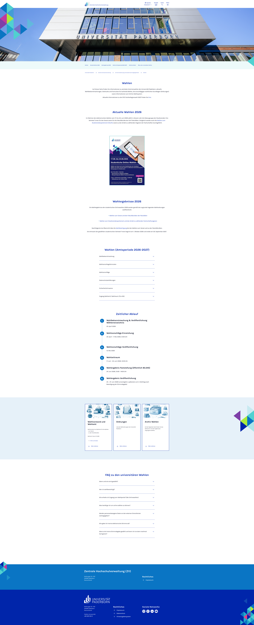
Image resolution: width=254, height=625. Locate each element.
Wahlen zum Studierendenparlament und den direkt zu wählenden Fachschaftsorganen (128, 221)
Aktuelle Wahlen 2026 (95, 65)
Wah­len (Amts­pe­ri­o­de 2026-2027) (120, 65)
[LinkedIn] (152, 611)
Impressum (149, 580)
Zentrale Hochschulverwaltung (99, 5)
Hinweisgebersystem (124, 616)
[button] (148, 4)
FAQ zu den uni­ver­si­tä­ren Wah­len (145, 65)
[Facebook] (148, 611)
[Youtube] (156, 611)
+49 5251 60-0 (88, 616)
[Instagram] (143, 611)
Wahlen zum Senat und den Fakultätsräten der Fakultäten (128, 215)
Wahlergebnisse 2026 (106, 65)
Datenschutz (121, 613)
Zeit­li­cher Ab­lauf (132, 65)
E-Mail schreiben (94, 440)
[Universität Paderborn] (127, 599)
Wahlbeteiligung (121, 228)
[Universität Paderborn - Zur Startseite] (86, 4)
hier (149, 97)
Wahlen (86, 65)
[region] (126, 65)
